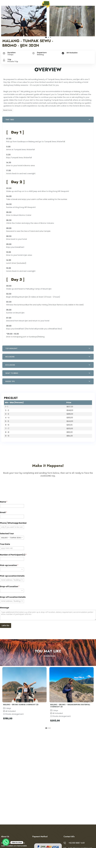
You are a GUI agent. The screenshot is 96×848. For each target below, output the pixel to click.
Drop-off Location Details (13, 597)
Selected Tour (7, 533)
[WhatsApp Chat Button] (5, 842)
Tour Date (5, 544)
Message (4, 608)
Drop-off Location (9, 586)
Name (3, 502)
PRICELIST (11, 398)
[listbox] (12, 569)
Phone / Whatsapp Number (13, 523)
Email (3, 512)
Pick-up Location (9, 565)
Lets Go (5, 625)
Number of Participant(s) (13, 555)
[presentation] (87, 658)
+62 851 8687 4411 (76, 843)
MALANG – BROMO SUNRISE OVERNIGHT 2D (20, 704)
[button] (46, 37)
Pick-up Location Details (12, 576)
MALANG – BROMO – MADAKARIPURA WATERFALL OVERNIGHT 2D (70, 705)
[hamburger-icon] (46, 3)
